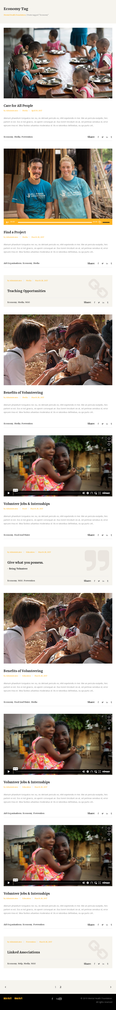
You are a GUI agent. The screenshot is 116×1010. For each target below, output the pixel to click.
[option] (58, 63)
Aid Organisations (13, 263)
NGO (27, 302)
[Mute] (99, 222)
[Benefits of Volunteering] (58, 350)
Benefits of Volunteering (23, 393)
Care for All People (18, 106)
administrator (12, 111)
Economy (8, 137)
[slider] (106, 222)
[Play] (7, 222)
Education (30, 552)
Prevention (27, 137)
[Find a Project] (58, 184)
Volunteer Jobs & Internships (27, 504)
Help (20, 963)
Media (25, 111)
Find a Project (15, 232)
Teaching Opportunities (26, 291)
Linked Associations (23, 952)
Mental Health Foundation (15, 15)
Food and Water (22, 535)
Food (24, 509)
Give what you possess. (25, 563)
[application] (58, 222)
